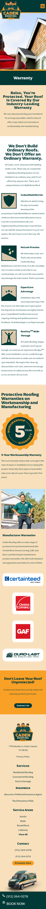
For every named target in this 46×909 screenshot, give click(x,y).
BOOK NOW (16, 904)
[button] (43, 6)
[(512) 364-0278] (4, 895)
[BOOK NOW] (4, 902)
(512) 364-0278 (17, 896)
